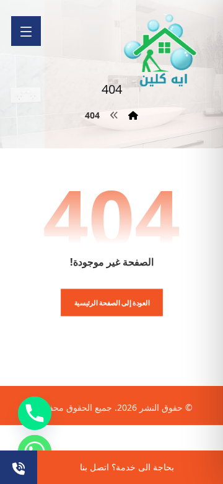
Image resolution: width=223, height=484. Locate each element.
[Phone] (34, 413)
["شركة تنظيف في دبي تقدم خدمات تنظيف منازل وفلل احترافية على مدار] (161, 50)
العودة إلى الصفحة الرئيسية (111, 302)
